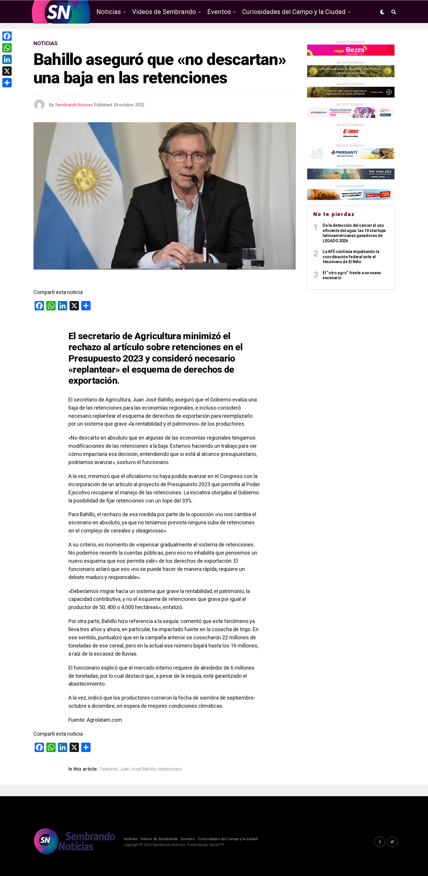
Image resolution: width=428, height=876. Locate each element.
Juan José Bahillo (138, 769)
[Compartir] (7, 83)
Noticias (108, 11)
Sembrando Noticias (74, 104)
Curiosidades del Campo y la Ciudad (294, 11)
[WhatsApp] (7, 48)
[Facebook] (7, 36)
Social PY (216, 845)
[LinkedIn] (7, 59)
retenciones (170, 769)
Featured (109, 769)
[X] (7, 71)
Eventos (219, 11)
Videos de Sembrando (164, 11)
